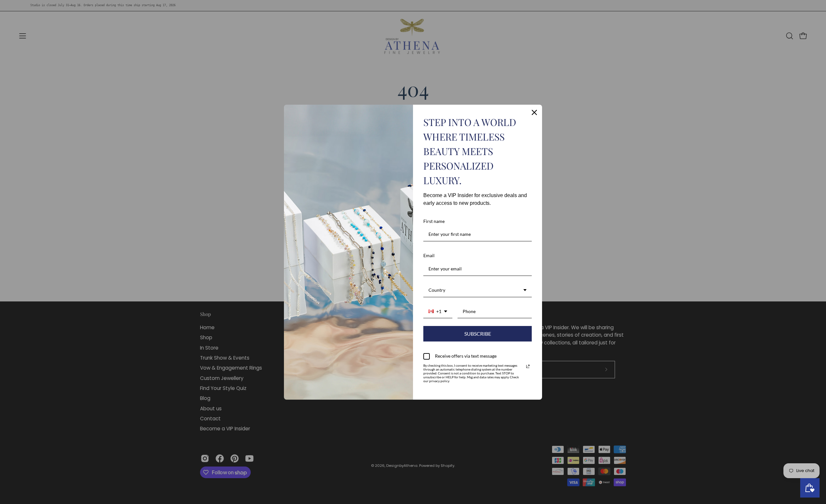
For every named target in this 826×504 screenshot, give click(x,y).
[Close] (534, 112)
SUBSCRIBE (477, 334)
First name (434, 221)
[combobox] (477, 290)
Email (429, 255)
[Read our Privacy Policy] (528, 366)
